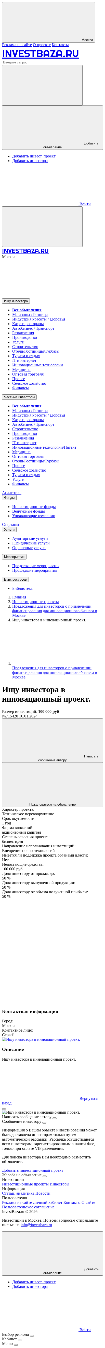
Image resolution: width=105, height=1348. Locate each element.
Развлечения (23, 333)
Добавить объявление (71, 145)
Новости (42, 1193)
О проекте (42, 45)
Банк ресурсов (15, 579)
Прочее (18, 379)
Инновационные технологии (37, 365)
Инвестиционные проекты (25, 1184)
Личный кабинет (47, 1202)
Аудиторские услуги (30, 538)
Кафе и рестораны (28, 324)
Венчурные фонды (28, 511)
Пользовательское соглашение (28, 1207)
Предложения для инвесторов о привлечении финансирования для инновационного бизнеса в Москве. (54, 672)
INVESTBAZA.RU (40, 53)
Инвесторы (59, 1184)
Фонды (9, 498)
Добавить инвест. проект (34, 156)
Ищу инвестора (16, 301)
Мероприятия (14, 557)
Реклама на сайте (17, 45)
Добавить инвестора (30, 160)
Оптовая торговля (28, 374)
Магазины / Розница (30, 314)
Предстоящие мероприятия (35, 566)
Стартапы (10, 524)
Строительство (25, 346)
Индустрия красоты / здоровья (38, 319)
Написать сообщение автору (68, 758)
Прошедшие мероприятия (34, 570)
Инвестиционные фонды (34, 506)
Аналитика (11, 492)
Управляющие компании (33, 516)
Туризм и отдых (26, 356)
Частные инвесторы (19, 397)
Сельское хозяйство (29, 383)
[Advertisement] (52, 951)
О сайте (88, 1202)
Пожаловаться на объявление (52, 804)
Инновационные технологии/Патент (44, 447)
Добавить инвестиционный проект (32, 1170)
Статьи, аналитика (18, 1193)
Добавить (71, 1271)
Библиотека (22, 588)
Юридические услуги (31, 543)
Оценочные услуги (29, 547)
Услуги (18, 342)
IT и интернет (24, 360)
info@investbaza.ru (36, 1225)
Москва (87, 40)
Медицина (21, 369)
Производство (24, 337)
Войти (84, 204)
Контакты (60, 45)
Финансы (20, 388)
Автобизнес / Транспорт (33, 328)
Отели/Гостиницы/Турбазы (35, 351)
